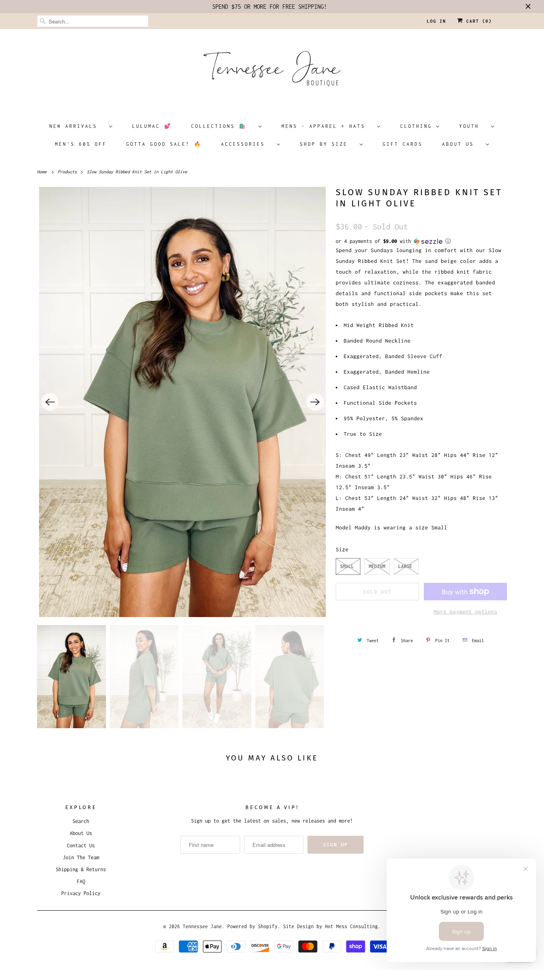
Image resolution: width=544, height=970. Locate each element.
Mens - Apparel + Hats (327, 126)
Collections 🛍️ (222, 126)
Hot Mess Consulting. (353, 926)
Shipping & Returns (81, 869)
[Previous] (50, 402)
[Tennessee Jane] (272, 71)
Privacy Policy (80, 893)
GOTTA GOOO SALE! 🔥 (164, 144)
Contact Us (81, 846)
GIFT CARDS (403, 144)
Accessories (247, 144)
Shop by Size (328, 144)
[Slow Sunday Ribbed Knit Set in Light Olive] (182, 402)
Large (405, 566)
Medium (377, 566)
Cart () (477, 21)
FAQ (81, 881)
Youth (473, 126)
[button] (421, 241)
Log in (436, 21)
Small (347, 566)
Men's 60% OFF (81, 144)
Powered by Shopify (252, 926)
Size (342, 549)
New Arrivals (77, 126)
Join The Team (81, 857)
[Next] (315, 402)
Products (68, 171)
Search (80, 821)
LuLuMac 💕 (152, 126)
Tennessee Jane (202, 926)
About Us (462, 144)
